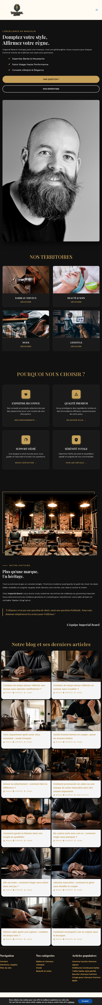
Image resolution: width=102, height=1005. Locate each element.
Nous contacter (24, 463)
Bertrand (9, 693)
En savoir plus (75, 420)
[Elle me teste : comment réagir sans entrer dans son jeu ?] (26, 863)
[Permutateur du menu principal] (97, 9)
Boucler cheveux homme (84, 974)
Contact (4, 961)
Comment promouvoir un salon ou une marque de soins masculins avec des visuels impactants (73, 788)
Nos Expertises (51, 89)
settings (71, 1002)
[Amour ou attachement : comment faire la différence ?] (26, 764)
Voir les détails (75, 463)
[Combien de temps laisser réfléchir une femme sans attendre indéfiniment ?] (26, 666)
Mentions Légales (8, 964)
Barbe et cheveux (44, 961)
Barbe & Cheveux (83, 795)
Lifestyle (29, 693)
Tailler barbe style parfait (84, 971)
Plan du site (5, 968)
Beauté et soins (43, 971)
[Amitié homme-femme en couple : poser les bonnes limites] (76, 715)
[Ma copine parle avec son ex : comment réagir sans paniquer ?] (76, 814)
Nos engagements (24, 420)
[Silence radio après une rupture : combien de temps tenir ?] (26, 912)
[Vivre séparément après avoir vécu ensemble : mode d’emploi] (26, 715)
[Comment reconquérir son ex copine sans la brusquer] (76, 912)
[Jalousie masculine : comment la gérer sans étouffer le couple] (76, 863)
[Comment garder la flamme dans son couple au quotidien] (26, 814)
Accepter (85, 1001)
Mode (39, 968)
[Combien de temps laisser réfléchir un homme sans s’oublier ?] (76, 666)
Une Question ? (51, 79)
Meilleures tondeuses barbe (85, 968)
